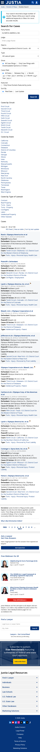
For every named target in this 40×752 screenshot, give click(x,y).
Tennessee (5, 185)
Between (17, 73)
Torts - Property (7, 207)
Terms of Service (20, 741)
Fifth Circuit (5, 116)
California (4, 141)
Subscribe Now (20, 661)
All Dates (8, 73)
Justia (23, 718)
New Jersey (5, 173)
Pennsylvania (6, 183)
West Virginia (6, 192)
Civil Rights (5, 210)
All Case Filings (10, 63)
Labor (3, 212)
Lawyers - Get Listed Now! (20, 634)
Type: (3, 53)
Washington (5, 190)
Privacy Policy (20, 745)
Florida (3, 152)
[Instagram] (18, 722)
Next (20, 529)
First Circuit (5, 106)
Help (20, 738)
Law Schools (7, 692)
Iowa (2, 159)
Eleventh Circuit (6, 130)
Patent (24, 329)
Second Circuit (6, 109)
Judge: (3, 37)
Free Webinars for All (10, 556)
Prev (5, 527)
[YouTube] (13, 722)
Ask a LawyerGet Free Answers (8, 537)
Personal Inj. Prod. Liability (26, 361)
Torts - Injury (6, 205)
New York (4, 176)
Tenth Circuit (5, 127)
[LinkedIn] (10, 722)
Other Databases (9, 706)
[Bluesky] (24, 722)
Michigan (4, 166)
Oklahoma (4, 180)
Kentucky (4, 162)
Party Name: (5, 30)
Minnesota (5, 169)
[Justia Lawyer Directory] (30, 722)
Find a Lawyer (7, 619)
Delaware (4, 148)
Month (31, 73)
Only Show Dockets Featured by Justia (17, 85)
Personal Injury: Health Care (27, 255)
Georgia (4, 155)
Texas (3, 187)
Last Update (19, 91)
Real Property (6, 203)
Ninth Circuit (5, 125)
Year (9, 76)
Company (20, 734)
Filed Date (8, 91)
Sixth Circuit (5, 118)
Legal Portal (20, 731)
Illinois (3, 157)
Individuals (6, 682)
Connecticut (5, 145)
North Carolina (6, 178)
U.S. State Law (8, 701)
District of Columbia (8, 150)
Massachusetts (6, 164)
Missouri (4, 171)
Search (33, 97)
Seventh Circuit (6, 120)
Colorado (4, 143)
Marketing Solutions (10, 711)
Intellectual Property (8, 214)
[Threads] (21, 722)
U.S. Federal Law (9, 696)
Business (6, 687)
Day (22, 73)
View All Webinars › (20, 600)
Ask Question (20, 548)
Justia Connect (20, 727)
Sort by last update (32, 229)
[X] (27, 722)
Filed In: (3, 45)
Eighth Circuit (6, 123)
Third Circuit (5, 111)
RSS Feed (9, 229)
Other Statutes (6, 217)
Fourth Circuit (6, 113)
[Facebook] (16, 722)
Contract (4, 200)
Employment (19, 278)
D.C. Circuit (5, 132)
